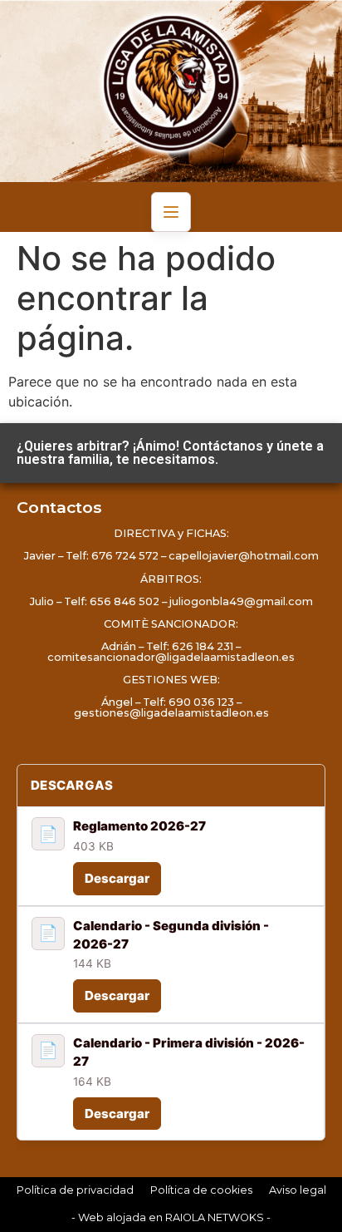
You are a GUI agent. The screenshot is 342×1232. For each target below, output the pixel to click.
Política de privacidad (75, 1190)
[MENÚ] (171, 212)
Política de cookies (201, 1190)
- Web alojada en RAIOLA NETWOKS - (171, 1217)
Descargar (117, 878)
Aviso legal (297, 1190)
